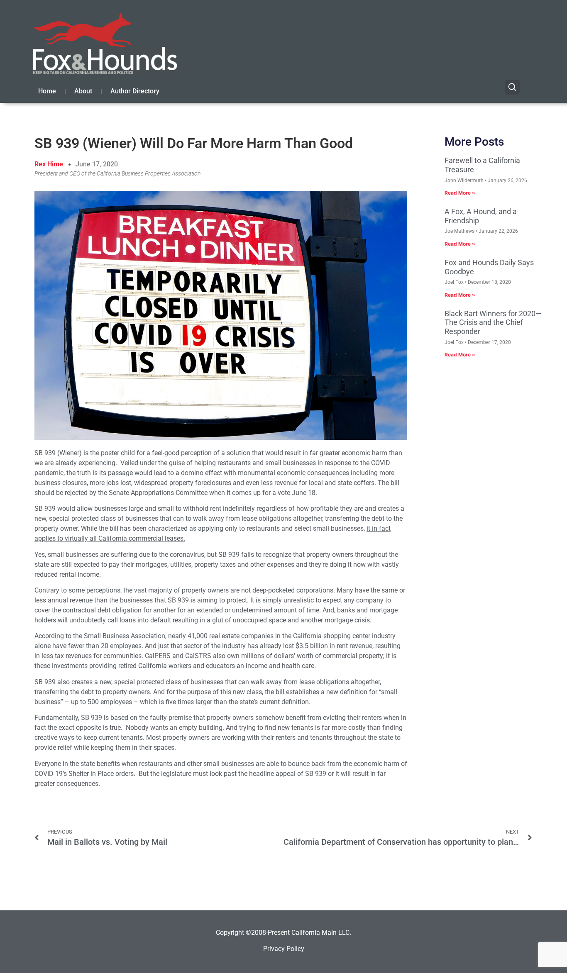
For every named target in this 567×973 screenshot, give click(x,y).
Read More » (460, 193)
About (83, 91)
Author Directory (134, 91)
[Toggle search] (512, 87)
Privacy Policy (283, 949)
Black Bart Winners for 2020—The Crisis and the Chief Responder (493, 322)
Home (47, 91)
